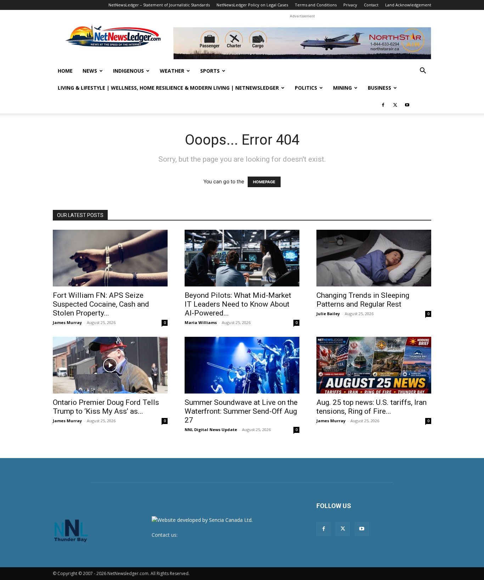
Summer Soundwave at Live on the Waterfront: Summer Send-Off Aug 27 (241, 411)
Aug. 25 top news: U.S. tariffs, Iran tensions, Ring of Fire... (371, 407)
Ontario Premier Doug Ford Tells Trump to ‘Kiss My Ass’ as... (106, 407)
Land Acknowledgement (408, 4)
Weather (172, 70)
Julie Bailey (328, 313)
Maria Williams (201, 322)
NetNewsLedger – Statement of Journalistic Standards (159, 4)
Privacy (350, 4)
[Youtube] (407, 104)
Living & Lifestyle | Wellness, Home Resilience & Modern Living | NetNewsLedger (168, 87)
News (90, 70)
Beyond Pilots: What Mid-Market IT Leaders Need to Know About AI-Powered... (238, 304)
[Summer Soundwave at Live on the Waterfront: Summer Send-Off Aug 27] (242, 365)
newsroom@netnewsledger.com (216, 534)
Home (65, 70)
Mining (342, 87)
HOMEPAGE (264, 181)
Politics (306, 87)
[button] (422, 71)
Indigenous (128, 70)
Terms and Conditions (316, 4)
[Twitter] (395, 104)
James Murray (67, 322)
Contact (371, 4)
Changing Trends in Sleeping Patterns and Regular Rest (362, 299)
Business (379, 87)
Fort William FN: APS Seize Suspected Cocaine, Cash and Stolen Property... (101, 304)
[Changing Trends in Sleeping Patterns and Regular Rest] (373, 258)
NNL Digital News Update (211, 429)
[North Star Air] (302, 43)
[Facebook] (383, 104)
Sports (210, 70)
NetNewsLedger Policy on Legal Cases (252, 4)
